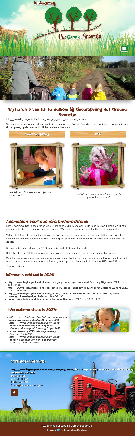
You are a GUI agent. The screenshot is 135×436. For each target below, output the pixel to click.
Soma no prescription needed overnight (28, 124)
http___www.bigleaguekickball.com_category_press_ (35, 119)
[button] (10, 78)
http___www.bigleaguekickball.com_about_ (34, 293)
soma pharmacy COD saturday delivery (32, 331)
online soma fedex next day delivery (29, 299)
